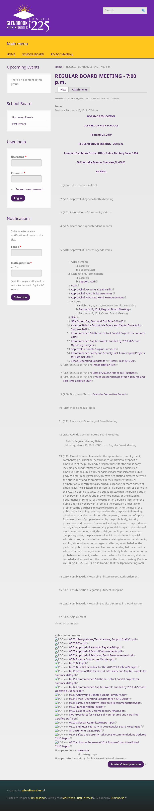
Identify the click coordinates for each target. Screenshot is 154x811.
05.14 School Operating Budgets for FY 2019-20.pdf (99, 699)
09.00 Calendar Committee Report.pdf (91, 722)
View (64, 89)
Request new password (29, 189)
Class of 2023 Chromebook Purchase (114, 373)
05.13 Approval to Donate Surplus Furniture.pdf (97, 695)
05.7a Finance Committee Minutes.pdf (91, 659)
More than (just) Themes (77, 798)
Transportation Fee (103, 365)
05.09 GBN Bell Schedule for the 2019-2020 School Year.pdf (103, 667)
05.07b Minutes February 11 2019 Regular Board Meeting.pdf (105, 726)
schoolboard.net (32, 790)
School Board (33, 54)
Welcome (83, 750)
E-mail (16, 246)
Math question (21, 263)
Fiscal (112, 361)
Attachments (79, 89)
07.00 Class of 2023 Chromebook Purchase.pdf (96, 711)
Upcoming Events (22, 117)
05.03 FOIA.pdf (77, 643)
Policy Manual (62, 54)
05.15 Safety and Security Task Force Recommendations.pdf (104, 703)
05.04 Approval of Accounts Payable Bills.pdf (95, 647)
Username (18, 157)
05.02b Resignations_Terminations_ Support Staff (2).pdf (102, 639)
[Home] (53, 18)
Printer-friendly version (126, 764)
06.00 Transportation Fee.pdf (86, 707)
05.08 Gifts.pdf (77, 663)
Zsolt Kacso (117, 798)
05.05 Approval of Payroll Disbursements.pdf (95, 651)
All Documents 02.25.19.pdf (85, 730)
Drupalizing (38, 798)
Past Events (19, 124)
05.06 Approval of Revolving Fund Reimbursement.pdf (101, 655)
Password (18, 173)
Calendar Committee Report (109, 394)
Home (11, 54)
